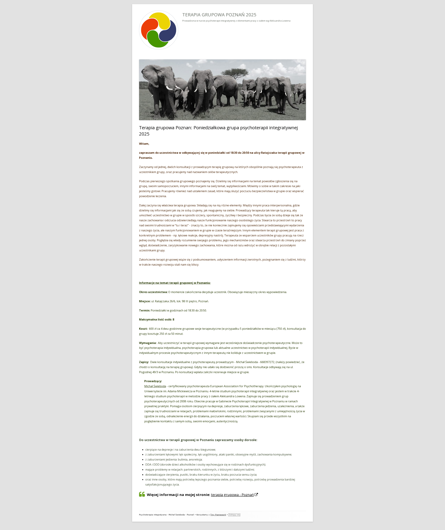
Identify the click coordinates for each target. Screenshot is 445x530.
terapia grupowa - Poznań (234, 494)
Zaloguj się (234, 515)
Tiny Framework (218, 515)
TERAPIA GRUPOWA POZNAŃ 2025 (219, 14)
